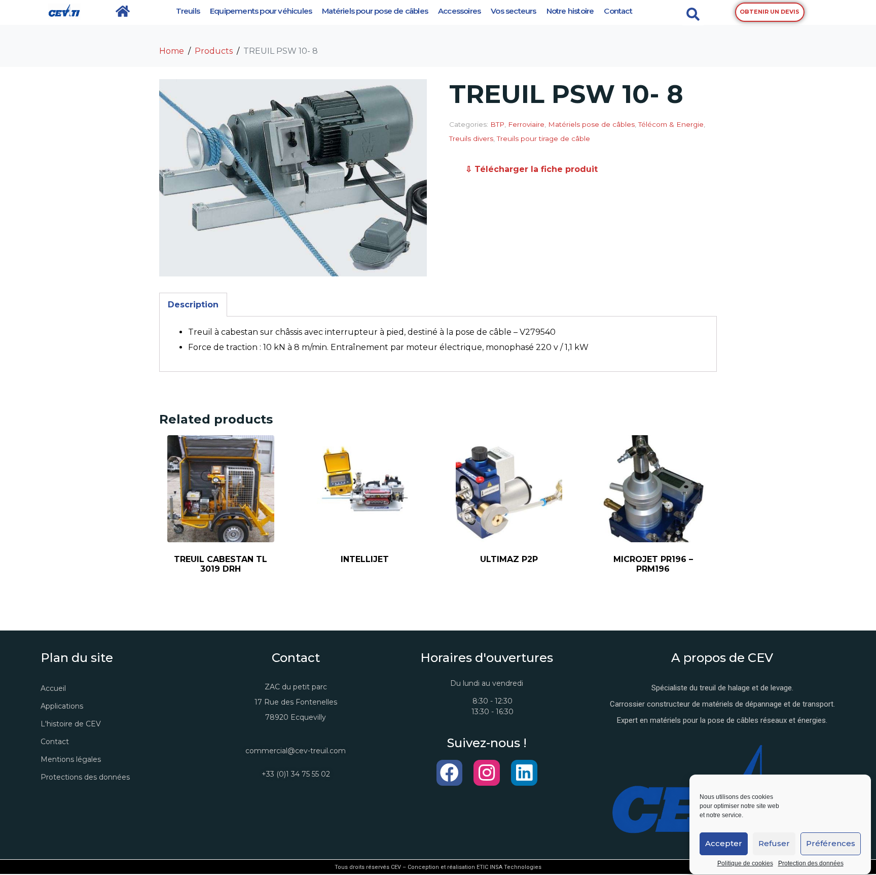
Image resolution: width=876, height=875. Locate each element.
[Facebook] (449, 773)
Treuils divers (471, 138)
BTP (497, 124)
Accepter (723, 844)
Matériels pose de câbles (591, 124)
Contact (618, 11)
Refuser (774, 844)
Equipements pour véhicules (261, 11)
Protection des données (811, 863)
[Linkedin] (524, 773)
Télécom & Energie (671, 124)
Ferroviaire (526, 124)
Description (193, 304)
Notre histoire (570, 11)
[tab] (193, 305)
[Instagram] (486, 773)
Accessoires (459, 11)
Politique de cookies (745, 863)
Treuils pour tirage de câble (543, 138)
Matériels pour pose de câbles (375, 11)
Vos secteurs (513, 11)
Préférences (830, 844)
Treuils (188, 11)
